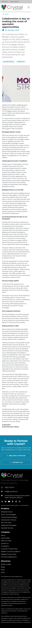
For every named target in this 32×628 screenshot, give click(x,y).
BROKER (5, 1)
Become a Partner (17, 456)
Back (7, 14)
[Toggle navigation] (28, 7)
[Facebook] (13, 502)
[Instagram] (16, 502)
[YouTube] (9, 502)
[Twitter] (2, 502)
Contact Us (17, 462)
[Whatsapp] (20, 502)
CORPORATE (14, 1)
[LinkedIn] (6, 502)
